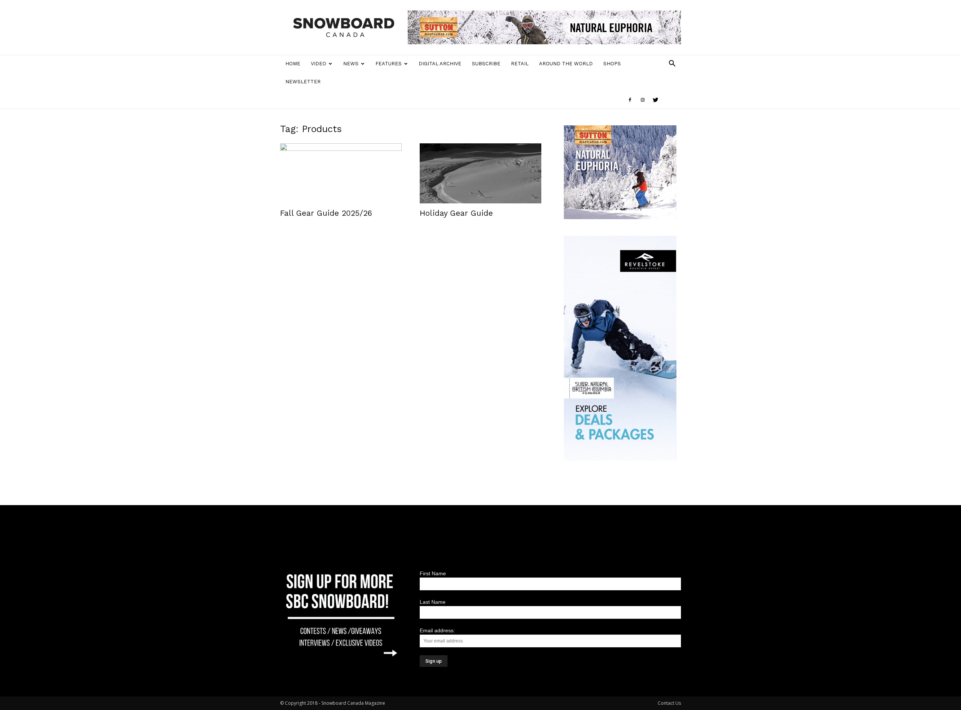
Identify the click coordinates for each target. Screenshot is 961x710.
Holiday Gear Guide (456, 213)
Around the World (566, 63)
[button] (672, 64)
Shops (612, 63)
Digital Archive (440, 63)
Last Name (433, 602)
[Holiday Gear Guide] (480, 173)
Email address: (437, 630)
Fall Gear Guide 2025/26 (326, 213)
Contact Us (669, 703)
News (350, 63)
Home (292, 63)
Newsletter (303, 81)
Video (318, 63)
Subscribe (486, 63)
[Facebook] (630, 100)
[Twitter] (655, 100)
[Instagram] (642, 100)
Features (388, 63)
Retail (520, 63)
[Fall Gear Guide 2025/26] (341, 173)
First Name (433, 573)
